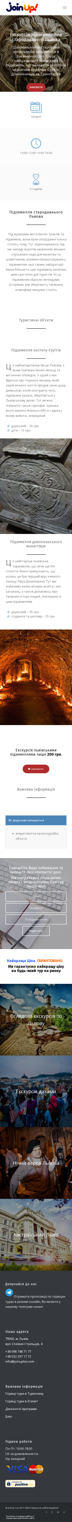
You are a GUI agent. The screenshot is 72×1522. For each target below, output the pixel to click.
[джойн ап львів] (29, 7)
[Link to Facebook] (46, 1512)
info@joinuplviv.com (19, 1361)
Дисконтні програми (21, 1409)
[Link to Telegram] (64, 1512)
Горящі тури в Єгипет (21, 1401)
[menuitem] (65, 7)
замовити (36, 87)
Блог (8, 1416)
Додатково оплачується (28, 820)
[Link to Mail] (58, 1512)
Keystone (53, 1507)
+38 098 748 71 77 (18, 1351)
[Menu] (65, 7)
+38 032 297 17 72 (18, 1356)
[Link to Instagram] (52, 1512)
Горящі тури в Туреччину (24, 1393)
